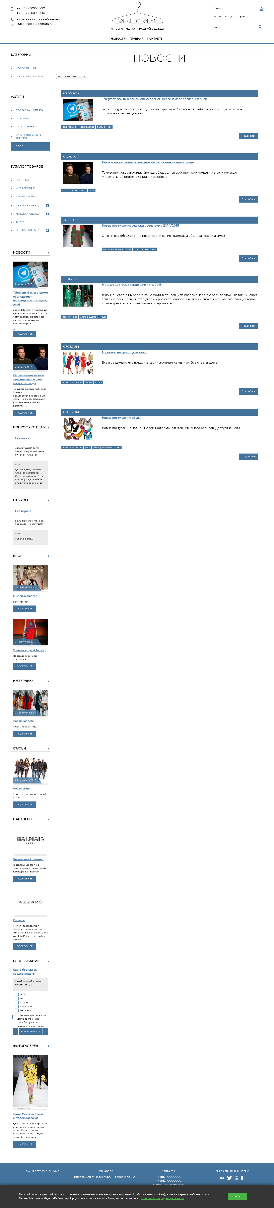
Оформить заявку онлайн (29, 137)
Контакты (155, 38)
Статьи (19, 748)
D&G (22, 998)
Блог (17, 556)
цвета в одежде (89, 317)
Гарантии (22, 118)
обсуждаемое (86, 127)
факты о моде (104, 127)
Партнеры (22, 819)
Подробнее (24, 334)
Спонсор (19, 920)
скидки (88, 382)
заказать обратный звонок (39, 19)
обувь (96, 448)
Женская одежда (28, 206)
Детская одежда (27, 230)
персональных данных (30, 1026)
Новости (21, 252)
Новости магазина (29, 76)
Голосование (26, 961)
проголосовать (30, 1031)
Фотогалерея (25, 127)
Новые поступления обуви (121, 417)
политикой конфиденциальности (162, 1198)
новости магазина (113, 249)
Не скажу (25, 1010)
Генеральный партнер (28, 859)
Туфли (20, 222)
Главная (136, 38)
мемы (65, 190)
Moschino (26, 1006)
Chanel (24, 1002)
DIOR (23, 994)
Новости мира (26, 68)
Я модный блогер (25, 596)
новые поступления (145, 249)
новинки (107, 448)
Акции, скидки (26, 196)
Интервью (23, 681)
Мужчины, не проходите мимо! (124, 352)
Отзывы (20, 500)
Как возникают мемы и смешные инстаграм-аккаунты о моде (28, 379)
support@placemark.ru (35, 24)
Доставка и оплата (29, 110)
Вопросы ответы (29, 427)
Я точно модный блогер (29, 650)
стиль (118, 448)
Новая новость (23, 721)
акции (98, 382)
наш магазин (69, 127)
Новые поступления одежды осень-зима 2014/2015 (140, 225)
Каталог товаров (27, 166)
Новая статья (22, 788)
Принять (237, 1196)
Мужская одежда (28, 214)
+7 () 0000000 (168, 1177)
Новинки (22, 180)
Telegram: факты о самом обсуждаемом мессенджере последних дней (154, 99)
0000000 (31, 8)
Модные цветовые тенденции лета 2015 (132, 284)
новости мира (78, 190)
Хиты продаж (25, 188)
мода (91, 190)
